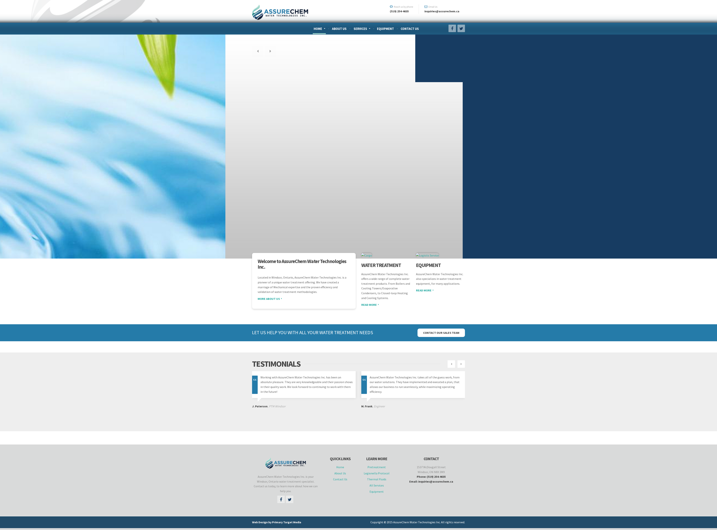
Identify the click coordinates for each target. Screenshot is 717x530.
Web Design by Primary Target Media (276, 522)
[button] (257, 51)
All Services (377, 485)
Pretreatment (376, 467)
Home (318, 29)
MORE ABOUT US (269, 299)
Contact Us (410, 29)
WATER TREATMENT (381, 265)
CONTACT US (296, 126)
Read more (369, 305)
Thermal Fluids (376, 479)
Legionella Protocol (376, 473)
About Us (339, 29)
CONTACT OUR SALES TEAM (441, 333)
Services (360, 29)
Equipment (385, 29)
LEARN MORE (266, 126)
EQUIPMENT (428, 265)
